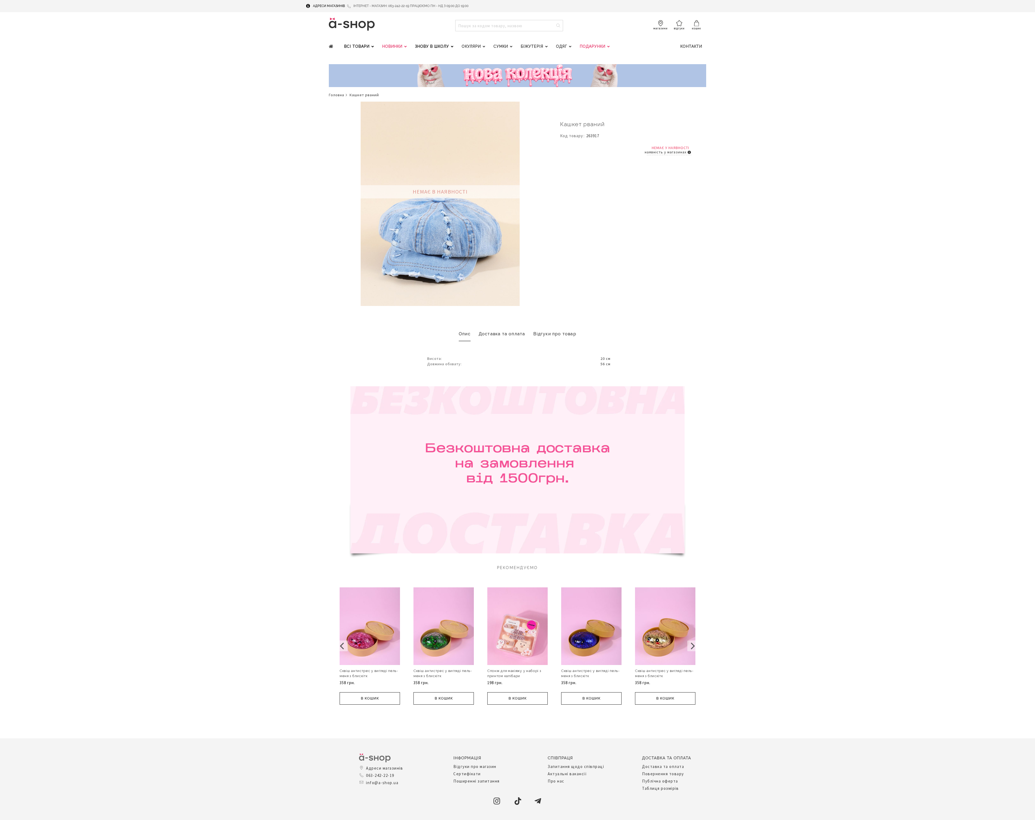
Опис (465, 333)
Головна (336, 94)
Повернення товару (663, 773)
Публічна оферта (660, 781)
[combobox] (509, 25)
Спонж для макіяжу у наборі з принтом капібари (514, 673)
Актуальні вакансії (567, 773)
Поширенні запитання (476, 781)
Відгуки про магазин (474, 766)
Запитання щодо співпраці (576, 766)
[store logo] (352, 24)
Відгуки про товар (554, 333)
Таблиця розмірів (660, 788)
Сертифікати (467, 773)
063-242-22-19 (380, 775)
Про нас (556, 781)
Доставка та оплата (502, 333)
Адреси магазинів (329, 6)
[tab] (465, 334)
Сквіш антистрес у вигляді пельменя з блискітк (369, 673)
